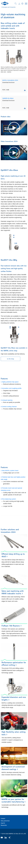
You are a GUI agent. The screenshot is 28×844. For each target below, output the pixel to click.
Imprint (3, 823)
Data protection (5, 821)
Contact (3, 818)
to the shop (10, 359)
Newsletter (4, 825)
